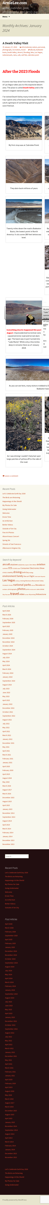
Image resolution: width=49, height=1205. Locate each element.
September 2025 (9, 622)
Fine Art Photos (8, 532)
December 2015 (8, 797)
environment (9, 576)
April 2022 (6, 731)
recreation (16, 50)
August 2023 (7, 685)
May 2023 (6, 696)
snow (42, 589)
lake (32, 52)
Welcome (6, 513)
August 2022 (7, 720)
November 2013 (8, 844)
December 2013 (8, 840)
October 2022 (8, 712)
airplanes (21, 565)
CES (10, 567)
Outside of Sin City (9, 528)
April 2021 (6, 751)
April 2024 (6, 665)
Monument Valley (38, 581)
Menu (5, 16)
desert (20, 52)
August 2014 (7, 821)
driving (17, 572)
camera (5, 568)
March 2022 (7, 735)
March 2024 (7, 669)
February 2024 (8, 673)
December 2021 (8, 743)
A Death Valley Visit (15, 43)
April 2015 (6, 805)
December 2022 (8, 708)
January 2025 (7, 634)
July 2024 (6, 657)
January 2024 (7, 677)
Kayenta (43, 576)
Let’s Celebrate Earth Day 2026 (14, 493)
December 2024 (8, 638)
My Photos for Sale (10, 505)
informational (26, 47)
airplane (14, 564)
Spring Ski (6, 540)
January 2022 (7, 739)
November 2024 (8, 642)
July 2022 (6, 723)
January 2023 (7, 704)
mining (22, 581)
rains (15, 55)
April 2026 (6, 611)
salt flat (24, 55)
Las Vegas (38, 52)
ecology (31, 572)
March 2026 (7, 615)
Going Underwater (9, 509)
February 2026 (8, 618)
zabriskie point (33, 55)
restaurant (33, 589)
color (19, 568)
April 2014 (6, 825)
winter (27, 594)
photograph (7, 50)
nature (34, 47)
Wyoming (32, 594)
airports (27, 565)
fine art (26, 576)
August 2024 (7, 653)
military (17, 581)
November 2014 (8, 813)
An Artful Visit (7, 521)
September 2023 (9, 681)
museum (5, 585)
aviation (41, 564)
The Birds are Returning (11, 497)
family (20, 576)
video (21, 594)
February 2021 (8, 758)
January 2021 (7, 762)
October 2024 (8, 646)
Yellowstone (41, 594)
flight (32, 576)
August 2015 (7, 801)
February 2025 (8, 630)
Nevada (38, 585)
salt (19, 55)
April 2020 (6, 766)
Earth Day (25, 572)
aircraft (6, 564)
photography (12, 589)
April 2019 (6, 774)
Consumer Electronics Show (32, 568)
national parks (22, 584)
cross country (8, 572)
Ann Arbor (33, 565)
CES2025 (14, 568)
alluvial (32, 50)
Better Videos (8, 525)
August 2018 (7, 778)
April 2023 (6, 700)
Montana (28, 581)
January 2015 (7, 809)
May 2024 (6, 661)
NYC (43, 585)
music (11, 585)
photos (21, 589)
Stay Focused (6, 594)
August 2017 (7, 790)
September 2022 (9, 716)
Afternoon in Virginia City (12, 548)
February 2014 (8, 832)
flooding (26, 52)
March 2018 (7, 786)
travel (23, 50)
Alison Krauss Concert (11, 536)
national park (7, 55)
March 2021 (7, 755)
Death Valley (12, 52)
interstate (37, 576)
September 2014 (9, 817)
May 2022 (6, 727)
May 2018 (6, 782)
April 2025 (6, 626)
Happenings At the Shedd (12, 501)
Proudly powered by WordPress (15, 1200)
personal (41, 47)
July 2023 (6, 688)
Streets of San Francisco (12, 544)
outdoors (5, 589)
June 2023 (6, 692)
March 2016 (7, 793)
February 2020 (8, 770)
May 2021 (6, 747)
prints (28, 589)
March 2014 (7, 829)
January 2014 (7, 836)
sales (38, 589)
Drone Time (7, 517)
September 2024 (9, 650)
